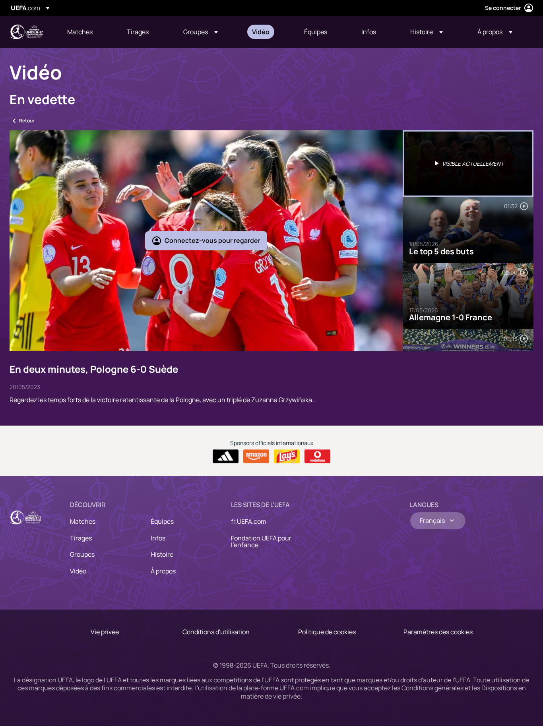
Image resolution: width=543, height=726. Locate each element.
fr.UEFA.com (248, 521)
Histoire (162, 554)
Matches (82, 521)
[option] (468, 163)
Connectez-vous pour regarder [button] (212, 240)
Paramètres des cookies (438, 631)
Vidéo (78, 571)
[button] (200, 31)
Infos (158, 538)
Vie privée (105, 631)
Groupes (82, 554)
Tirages (81, 538)
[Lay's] (287, 456)
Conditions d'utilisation (216, 631)
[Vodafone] (317, 456)
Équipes (162, 521)
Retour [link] (27, 120)
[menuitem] (87, 31)
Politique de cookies (327, 631)
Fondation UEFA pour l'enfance (261, 542)
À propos (163, 571)
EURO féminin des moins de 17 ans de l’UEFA (26, 31)
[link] (80, 31)
